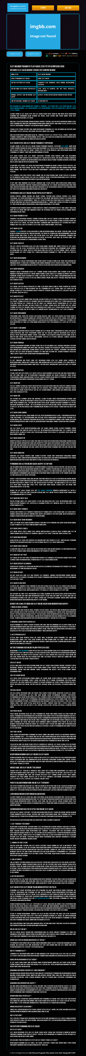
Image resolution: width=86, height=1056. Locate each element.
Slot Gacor (64, 146)
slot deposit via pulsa (42, 898)
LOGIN (43, 7)
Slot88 (18, 231)
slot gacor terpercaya (45, 490)
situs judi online (23, 651)
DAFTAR (68, 8)
